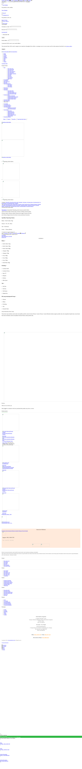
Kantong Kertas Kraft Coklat (13, 96)
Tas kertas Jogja (7, 206)
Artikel (5, 613)
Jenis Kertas (6, 109)
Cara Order (6, 103)
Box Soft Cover (10, 70)
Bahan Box (10, 110)
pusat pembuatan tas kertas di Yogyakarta (13, 205)
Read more (4, 436)
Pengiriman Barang (7, 116)
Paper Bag (6, 89)
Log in (3, 37)
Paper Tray (6, 87)
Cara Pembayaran (7, 104)
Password (4, 29)
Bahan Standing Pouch (12, 114)
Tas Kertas (24, 202)
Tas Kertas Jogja (30, 202)
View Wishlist (4, 10)
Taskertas (16, 203)
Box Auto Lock (10, 68)
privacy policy (69, 46)
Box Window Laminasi (12, 73)
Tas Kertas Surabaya (29, 206)
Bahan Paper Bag (11, 111)
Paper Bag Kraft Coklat (12, 93)
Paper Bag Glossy (11, 91)
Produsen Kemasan (33, 204)
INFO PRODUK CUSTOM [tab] (7, 236)
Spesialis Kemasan (24, 205)
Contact (5, 61)
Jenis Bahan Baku (7, 106)
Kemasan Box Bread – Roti (6, 514)
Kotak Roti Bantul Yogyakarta (7, 468)
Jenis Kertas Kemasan (12, 108)
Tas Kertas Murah (22, 206)
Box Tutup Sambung (11, 71)
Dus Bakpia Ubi (5, 463)
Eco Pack (6, 79)
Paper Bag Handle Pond (12, 92)
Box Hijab (9, 74)
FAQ (4, 59)
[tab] (41, 235)
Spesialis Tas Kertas (31, 205)
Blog (4, 60)
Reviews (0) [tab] (4, 237)
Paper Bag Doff (10, 90)
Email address (5, 40)
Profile (5, 54)
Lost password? (4, 32)
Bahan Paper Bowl (11, 112)
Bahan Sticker (10, 115)
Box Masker (10, 84)
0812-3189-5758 (37, 634)
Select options (4, 442)
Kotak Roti (4, 511)
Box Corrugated (7, 100)
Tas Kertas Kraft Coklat (15, 206)
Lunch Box (6, 80)
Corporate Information (5, 642)
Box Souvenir (10, 77)
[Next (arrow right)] (1, 734)
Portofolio (5, 57)
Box (4, 67)
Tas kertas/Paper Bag (10, 203)
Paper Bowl (6, 88)
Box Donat (10, 76)
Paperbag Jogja (27, 204)
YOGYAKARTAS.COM (11, 640)
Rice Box (5, 82)
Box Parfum (10, 86)
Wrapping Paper (7, 99)
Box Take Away (7, 81)
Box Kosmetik (7, 83)
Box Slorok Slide (11, 69)
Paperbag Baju (15, 204)
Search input (12, 1)
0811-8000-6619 (45, 637)
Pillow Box (10, 78)
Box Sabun (10, 85)
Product (5, 56)
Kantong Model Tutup (12, 98)
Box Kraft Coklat (7, 566)
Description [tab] (4, 235)
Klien (5, 58)
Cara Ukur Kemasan (7, 105)
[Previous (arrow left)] (0, 734)
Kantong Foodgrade (11, 95)
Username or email (6, 26)
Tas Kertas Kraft (36, 202)
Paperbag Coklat (21, 204)
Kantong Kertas (6, 94)
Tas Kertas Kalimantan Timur (7, 441)
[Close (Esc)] (0, 733)
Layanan (5, 55)
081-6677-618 (47, 634)
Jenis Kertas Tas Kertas (12, 107)
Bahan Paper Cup (11, 113)
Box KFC (9, 75)
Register (3, 49)
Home (5, 53)
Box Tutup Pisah (11, 72)
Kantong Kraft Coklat (8, 581)
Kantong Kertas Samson (12, 97)
